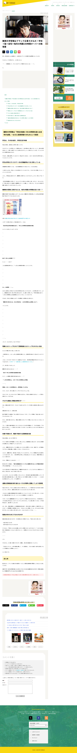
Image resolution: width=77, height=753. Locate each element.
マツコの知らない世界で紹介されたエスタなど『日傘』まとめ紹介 (18, 625)
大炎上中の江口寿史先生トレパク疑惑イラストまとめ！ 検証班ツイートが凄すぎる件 (21, 622)
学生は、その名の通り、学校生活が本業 (15, 103)
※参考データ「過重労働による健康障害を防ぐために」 (21, 361)
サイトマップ (34, 737)
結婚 (9, 646)
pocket (40, 605)
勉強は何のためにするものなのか (14, 120)
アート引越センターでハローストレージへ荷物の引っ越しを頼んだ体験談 (19, 630)
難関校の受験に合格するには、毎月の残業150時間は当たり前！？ (20, 108)
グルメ (22, 646)
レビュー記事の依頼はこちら (69, 98)
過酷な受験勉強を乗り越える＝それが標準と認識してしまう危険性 (20, 118)
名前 (3, 680)
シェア (15, 605)
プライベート (8, 10)
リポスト (6, 605)
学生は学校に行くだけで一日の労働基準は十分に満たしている (20, 106)
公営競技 (28, 646)
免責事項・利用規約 (20, 670)
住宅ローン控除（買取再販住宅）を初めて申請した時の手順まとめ (18, 627)
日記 (35, 646)
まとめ (6, 122)
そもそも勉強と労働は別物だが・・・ (15, 113)
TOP (3, 10)
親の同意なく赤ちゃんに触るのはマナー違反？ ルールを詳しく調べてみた (19, 620)
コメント (4, 684)
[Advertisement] (12, 79)
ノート (13, 10)
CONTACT (71, 5)
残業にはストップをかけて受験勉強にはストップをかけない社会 (20, 110)
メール (3, 682)
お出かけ (15, 646)
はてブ (23, 605)
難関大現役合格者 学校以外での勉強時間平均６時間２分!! (17, 218)
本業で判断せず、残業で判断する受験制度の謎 (17, 115)
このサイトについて (36, 731)
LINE (32, 605)
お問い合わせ (34, 740)
